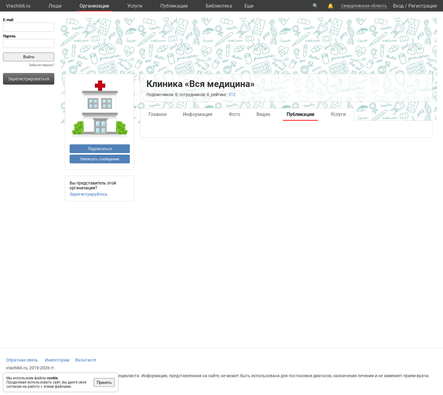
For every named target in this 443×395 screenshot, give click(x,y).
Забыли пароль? (41, 65)
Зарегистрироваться (28, 78)
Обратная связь (22, 360)
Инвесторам (57, 360)
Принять (104, 382)
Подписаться (100, 148)
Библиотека (219, 6)
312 (232, 94)
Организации (94, 6)
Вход (398, 6)
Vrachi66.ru (18, 6)
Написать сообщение (99, 159)
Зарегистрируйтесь (89, 194)
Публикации (174, 6)
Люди (55, 6)
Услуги (134, 6)
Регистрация (422, 6)
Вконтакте (85, 360)
